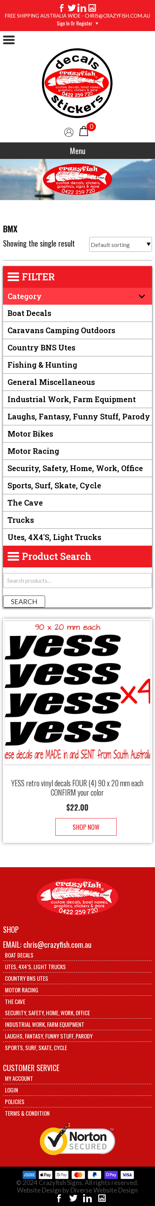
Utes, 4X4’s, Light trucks (35, 966)
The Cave (25, 502)
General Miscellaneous (51, 382)
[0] (83, 130)
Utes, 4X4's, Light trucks (54, 537)
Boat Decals (29, 313)
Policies (14, 1101)
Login (11, 1090)
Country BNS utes (41, 347)
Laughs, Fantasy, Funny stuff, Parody (79, 416)
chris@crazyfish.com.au (57, 944)
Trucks (21, 520)
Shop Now (86, 827)
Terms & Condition (27, 1113)
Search (24, 601)
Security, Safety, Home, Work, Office (75, 468)
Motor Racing (33, 451)
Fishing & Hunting (42, 365)
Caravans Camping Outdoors (61, 330)
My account (19, 1078)
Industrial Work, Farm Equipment (72, 399)
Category (25, 296)
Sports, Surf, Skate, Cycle (54, 485)
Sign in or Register (75, 23)
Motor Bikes (30, 433)
